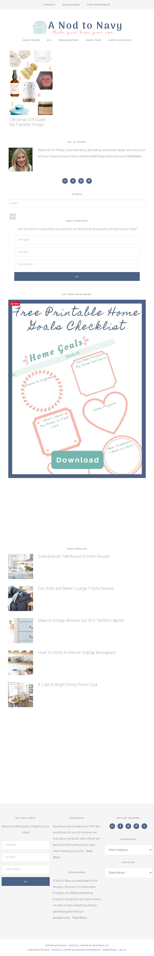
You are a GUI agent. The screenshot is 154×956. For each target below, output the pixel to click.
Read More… (135, 156)
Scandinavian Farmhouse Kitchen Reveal (73, 556)
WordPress (110, 950)
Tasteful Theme (61, 950)
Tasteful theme (78, 945)
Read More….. (81, 917)
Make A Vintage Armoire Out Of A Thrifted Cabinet (81, 620)
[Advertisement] (77, 513)
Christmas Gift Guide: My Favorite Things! (27, 122)
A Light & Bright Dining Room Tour (67, 684)
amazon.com (61, 917)
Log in (122, 950)
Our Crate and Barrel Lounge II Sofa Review (76, 588)
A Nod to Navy (77, 27)
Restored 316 (101, 945)
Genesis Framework (88, 950)
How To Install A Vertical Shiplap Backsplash (77, 652)
